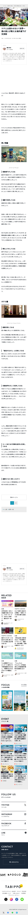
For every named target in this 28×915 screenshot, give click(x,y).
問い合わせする (14, 862)
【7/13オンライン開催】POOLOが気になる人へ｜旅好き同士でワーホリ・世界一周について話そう (7, 757)
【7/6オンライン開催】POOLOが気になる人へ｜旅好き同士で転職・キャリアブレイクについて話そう (20, 757)
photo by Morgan (14, 167)
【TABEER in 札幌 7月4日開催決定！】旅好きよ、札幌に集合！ (7, 776)
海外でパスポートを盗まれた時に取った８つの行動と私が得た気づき (7, 640)
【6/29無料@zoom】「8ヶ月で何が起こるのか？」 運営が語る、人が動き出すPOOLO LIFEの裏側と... (20, 777)
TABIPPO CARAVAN (20, 609)
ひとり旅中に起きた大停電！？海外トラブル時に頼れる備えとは (20, 613)
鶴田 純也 (9, 47)
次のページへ (14, 497)
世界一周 (11, 509)
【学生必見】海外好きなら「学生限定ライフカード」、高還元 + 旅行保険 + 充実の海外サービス (20, 641)
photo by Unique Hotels (14, 323)
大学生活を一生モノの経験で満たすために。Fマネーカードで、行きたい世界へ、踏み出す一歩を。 (7, 615)
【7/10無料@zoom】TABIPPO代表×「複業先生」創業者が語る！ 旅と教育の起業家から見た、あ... (20, 736)
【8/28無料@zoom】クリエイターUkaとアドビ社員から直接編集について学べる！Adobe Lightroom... (7, 736)
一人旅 (5, 509)
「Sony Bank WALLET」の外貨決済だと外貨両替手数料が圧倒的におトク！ (20, 666)
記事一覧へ (22, 48)
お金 (2, 609)
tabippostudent (20, 649)
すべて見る (24, 684)
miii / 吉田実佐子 (8, 623)
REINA (19, 620)
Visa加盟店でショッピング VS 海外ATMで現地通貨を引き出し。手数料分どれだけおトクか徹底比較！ (7, 667)
